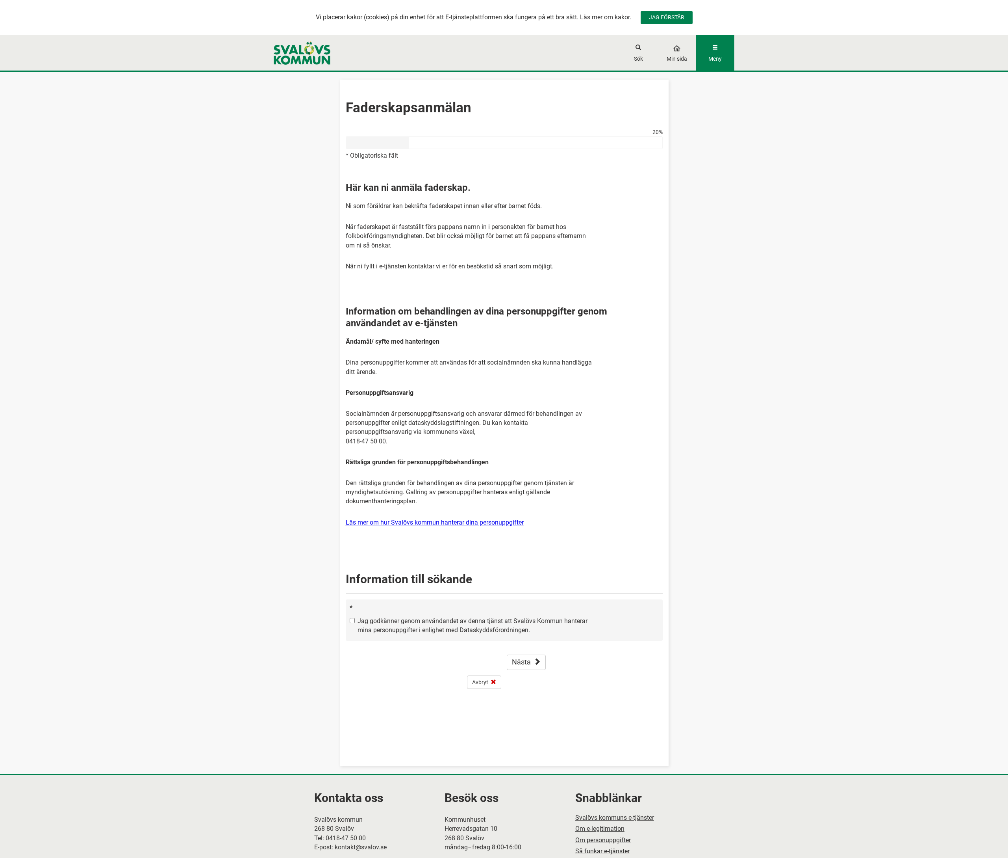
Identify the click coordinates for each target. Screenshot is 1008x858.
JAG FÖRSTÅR (666, 17)
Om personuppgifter (603, 840)
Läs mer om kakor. (605, 17)
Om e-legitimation (599, 828)
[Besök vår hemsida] (331, 53)
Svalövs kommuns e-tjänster (614, 817)
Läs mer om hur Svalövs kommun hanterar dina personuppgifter (435, 522)
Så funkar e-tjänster (602, 851)
